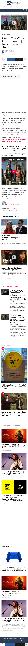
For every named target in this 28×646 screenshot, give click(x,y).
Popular (11, 7)
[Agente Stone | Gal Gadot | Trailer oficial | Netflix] (14, 257)
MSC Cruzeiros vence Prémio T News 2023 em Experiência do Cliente (14, 387)
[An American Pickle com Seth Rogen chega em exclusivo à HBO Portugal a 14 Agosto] (14, 401)
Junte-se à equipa (14, 640)
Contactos (22, 640)
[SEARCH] (24, 10)
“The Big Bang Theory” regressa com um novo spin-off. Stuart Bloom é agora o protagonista (18, 320)
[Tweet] (20, 644)
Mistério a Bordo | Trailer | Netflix (12, 238)
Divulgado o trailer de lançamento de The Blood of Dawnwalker (13, 446)
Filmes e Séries (6, 235)
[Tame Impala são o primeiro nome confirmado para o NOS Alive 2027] (14, 461)
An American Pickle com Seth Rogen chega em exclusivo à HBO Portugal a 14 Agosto (14, 414)
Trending (22, 7)
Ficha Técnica (7, 640)
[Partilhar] (10, 644)
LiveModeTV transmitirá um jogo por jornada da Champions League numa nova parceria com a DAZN (13, 498)
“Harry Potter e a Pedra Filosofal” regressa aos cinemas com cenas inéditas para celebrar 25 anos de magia (18, 295)
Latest (4, 7)
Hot (17, 7)
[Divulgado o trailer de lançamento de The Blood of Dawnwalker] (14, 436)
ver (18, 76)
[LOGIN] (26, 10)
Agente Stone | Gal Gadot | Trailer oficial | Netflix (12, 269)
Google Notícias (12, 205)
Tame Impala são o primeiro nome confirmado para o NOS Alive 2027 (13, 473)
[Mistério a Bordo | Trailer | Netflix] (14, 226)
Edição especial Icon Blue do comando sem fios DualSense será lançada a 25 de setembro (14, 569)
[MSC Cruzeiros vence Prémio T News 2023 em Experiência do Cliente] (14, 365)
